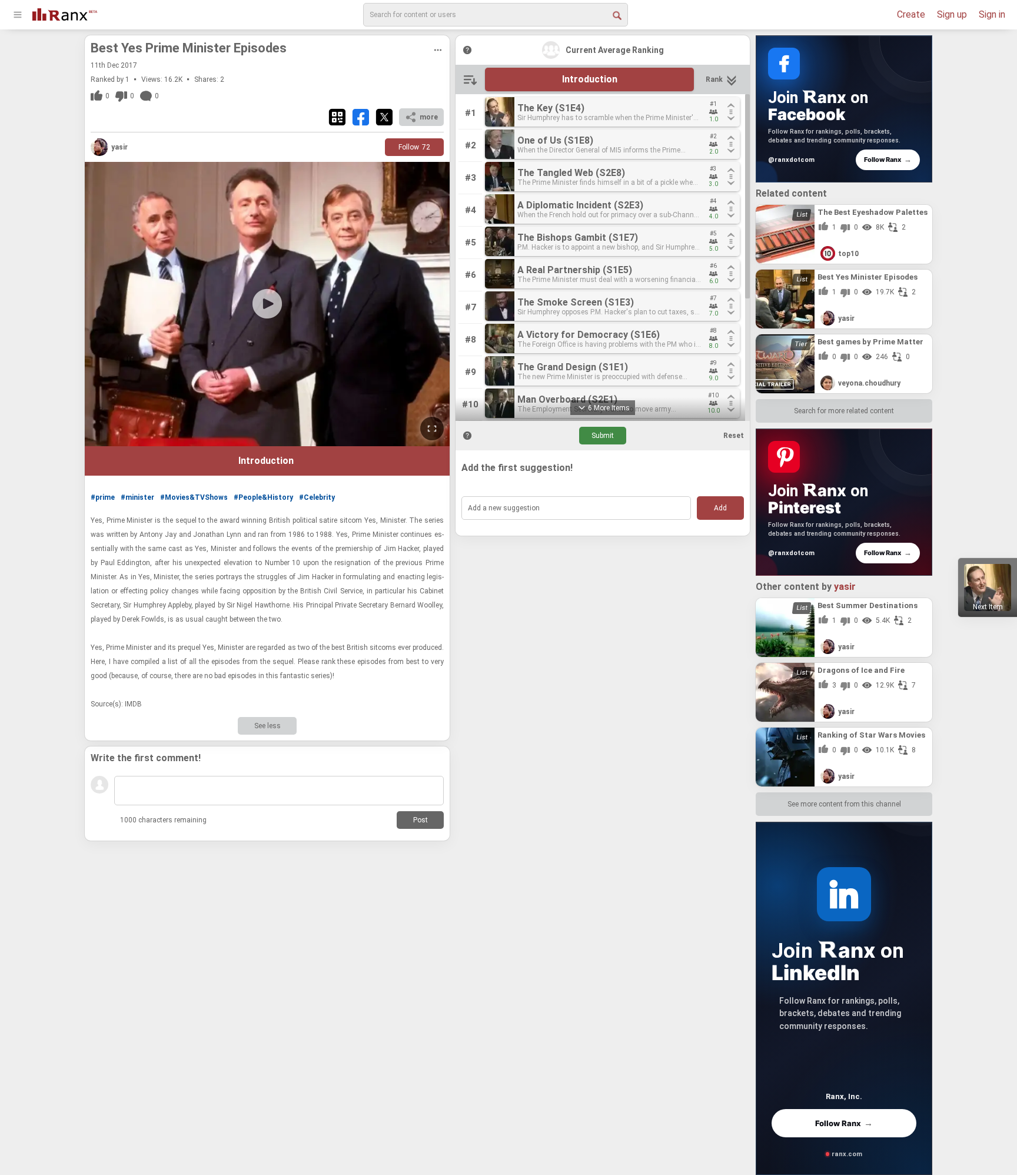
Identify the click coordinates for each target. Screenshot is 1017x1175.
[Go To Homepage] (64, 13)
